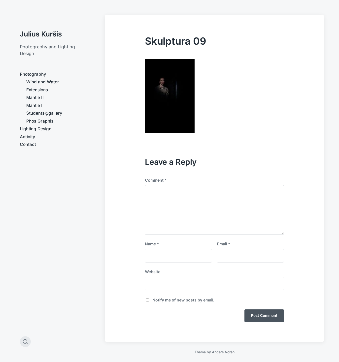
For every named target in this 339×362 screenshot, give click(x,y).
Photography (33, 74)
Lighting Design (35, 128)
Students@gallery (44, 113)
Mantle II (35, 97)
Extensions (37, 89)
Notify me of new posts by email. (183, 299)
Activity (27, 136)
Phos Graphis (39, 121)
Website (152, 271)
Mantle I (34, 105)
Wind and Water (42, 81)
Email (223, 243)
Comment (156, 180)
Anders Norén (223, 352)
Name (152, 243)
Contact (28, 144)
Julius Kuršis (41, 34)
